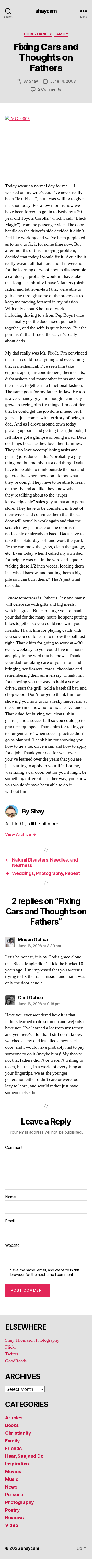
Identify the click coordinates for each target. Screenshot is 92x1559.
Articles (13, 1417)
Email (10, 1221)
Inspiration (17, 1463)
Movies (13, 1471)
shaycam (46, 11)
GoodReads (16, 1361)
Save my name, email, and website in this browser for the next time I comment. (45, 1272)
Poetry (12, 1510)
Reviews (14, 1517)
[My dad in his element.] (46, 146)
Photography (19, 1502)
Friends (13, 1448)
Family (61, 34)
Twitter (11, 1354)
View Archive (20, 834)
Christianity (38, 34)
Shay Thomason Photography (32, 1340)
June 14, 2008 (63, 81)
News (11, 1487)
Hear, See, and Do (24, 1456)
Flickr (10, 1347)
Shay (33, 81)
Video (11, 1525)
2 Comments (49, 89)
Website (12, 1245)
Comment (14, 1147)
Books (12, 1425)
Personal (15, 1494)
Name (10, 1197)
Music (11, 1479)
